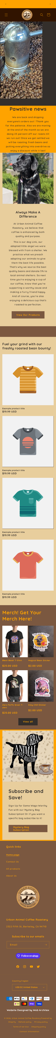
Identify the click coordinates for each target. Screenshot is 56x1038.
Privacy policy (41, 1022)
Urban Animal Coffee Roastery (26, 1018)
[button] (6, 14)
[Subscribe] (45, 944)
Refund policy (25, 1022)
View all (28, 721)
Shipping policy (38, 1027)
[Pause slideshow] (52, 102)
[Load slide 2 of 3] (28, 102)
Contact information (29, 1031)
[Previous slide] (19, 102)
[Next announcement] (50, 4)
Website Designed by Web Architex (28, 1010)
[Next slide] (37, 102)
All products (13, 868)
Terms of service (20, 1027)
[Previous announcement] (5, 4)
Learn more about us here (28, 76)
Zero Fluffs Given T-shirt (12, 706)
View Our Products (28, 314)
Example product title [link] (13, 408)
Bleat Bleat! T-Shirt (12, 660)
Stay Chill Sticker (37, 705)
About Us (11, 875)
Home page (12, 854)
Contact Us (12, 861)
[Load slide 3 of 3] (32, 102)
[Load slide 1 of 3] (24, 102)
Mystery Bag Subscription (21, 828)
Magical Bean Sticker (39, 660)
